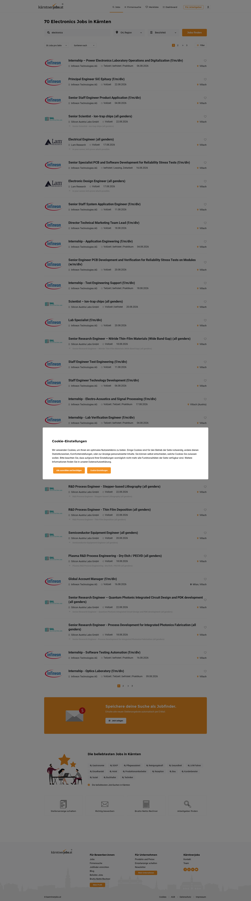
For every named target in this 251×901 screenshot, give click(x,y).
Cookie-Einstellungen (99, 470)
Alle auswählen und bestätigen (69, 470)
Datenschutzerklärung (99, 461)
